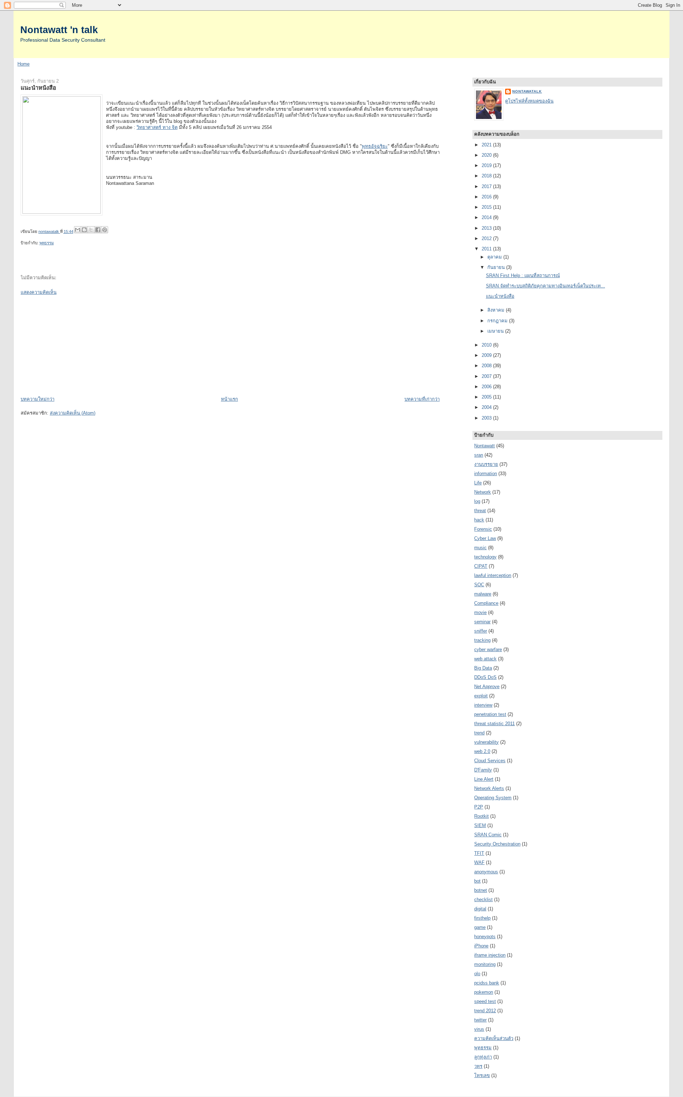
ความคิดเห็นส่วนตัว (493, 1038)
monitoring (485, 964)
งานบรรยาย (486, 464)
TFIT (479, 853)
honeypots (485, 936)
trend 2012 (485, 1010)
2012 (487, 238)
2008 (487, 365)
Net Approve (486, 686)
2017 (487, 186)
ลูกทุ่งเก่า (483, 1057)
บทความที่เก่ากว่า (422, 399)
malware (482, 594)
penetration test (490, 714)
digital (480, 908)
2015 (487, 207)
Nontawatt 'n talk (59, 29)
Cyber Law (485, 538)
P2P (478, 807)
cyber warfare (488, 649)
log (477, 501)
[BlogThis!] (84, 229)
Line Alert (483, 779)
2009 (487, 355)
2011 (487, 248)
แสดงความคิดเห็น (39, 292)
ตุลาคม (495, 257)
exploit (481, 695)
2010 (487, 345)
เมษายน (496, 331)
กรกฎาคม (498, 320)
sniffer (480, 631)
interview (483, 705)
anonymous (486, 871)
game (480, 927)
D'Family (483, 770)
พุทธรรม (46, 243)
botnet (480, 890)
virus (479, 1029)
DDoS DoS (485, 677)
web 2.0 (482, 751)
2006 (487, 386)
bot (477, 881)
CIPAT (480, 566)
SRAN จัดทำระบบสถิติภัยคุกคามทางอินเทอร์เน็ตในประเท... (545, 285)
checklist (483, 899)
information (485, 473)
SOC (479, 584)
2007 (487, 376)
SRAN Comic (488, 834)
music (480, 547)
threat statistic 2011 (494, 723)
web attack (485, 658)
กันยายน (496, 267)
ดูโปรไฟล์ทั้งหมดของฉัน (529, 101)
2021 (487, 144)
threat (480, 510)
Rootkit (481, 816)
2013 (487, 228)
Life (478, 482)
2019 (487, 165)
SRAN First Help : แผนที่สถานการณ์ (523, 275)
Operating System (493, 797)
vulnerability (486, 742)
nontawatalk (527, 91)
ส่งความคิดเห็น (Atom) (72, 413)
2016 (487, 196)
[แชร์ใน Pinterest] (104, 229)
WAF (479, 862)
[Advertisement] (74, 345)
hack (479, 519)
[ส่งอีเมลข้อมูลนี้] (77, 229)
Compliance (486, 603)
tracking (482, 640)
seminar (482, 621)
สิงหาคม (496, 310)
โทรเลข (482, 1075)
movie (480, 612)
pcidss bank (486, 983)
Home (23, 64)
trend (479, 732)
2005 (487, 397)
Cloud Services (489, 760)
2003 (487, 418)
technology (485, 557)
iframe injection (489, 955)
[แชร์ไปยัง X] (91, 229)
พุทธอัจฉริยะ (375, 146)
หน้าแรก (229, 399)
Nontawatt (484, 445)
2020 (487, 155)
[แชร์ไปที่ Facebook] (97, 229)
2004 (487, 407)
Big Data (483, 668)
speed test (485, 1001)
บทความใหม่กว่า (37, 399)
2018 (487, 175)
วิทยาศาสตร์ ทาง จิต (157, 127)
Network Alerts (489, 788)
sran (478, 455)
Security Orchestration (497, 844)
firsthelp (482, 918)
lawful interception (492, 575)
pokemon (483, 992)
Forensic (483, 529)
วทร (478, 1066)
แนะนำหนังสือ (500, 296)
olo (477, 973)
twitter (480, 1020)
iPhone (481, 945)
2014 (487, 217)
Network (482, 492)
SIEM (480, 825)
